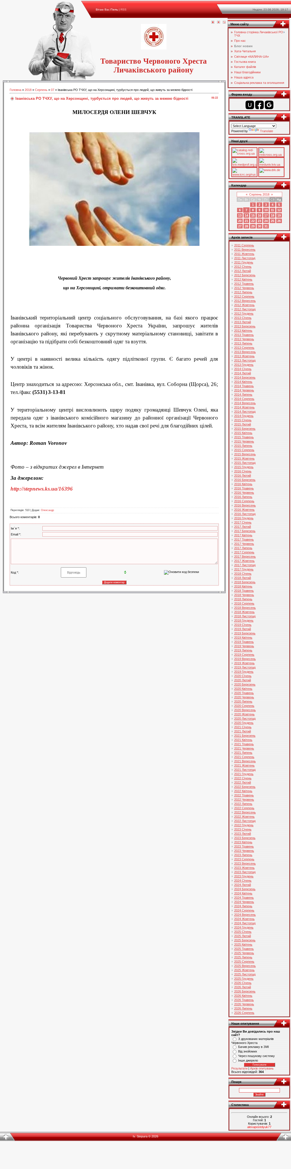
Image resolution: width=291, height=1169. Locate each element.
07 (52, 90)
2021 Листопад (244, 769)
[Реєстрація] (218, 22)
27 (240, 226)
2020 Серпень (244, 705)
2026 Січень (242, 983)
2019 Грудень (243, 671)
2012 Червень (244, 288)
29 (253, 226)
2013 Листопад (244, 360)
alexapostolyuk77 (259, 1127)
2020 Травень (244, 693)
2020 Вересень (245, 710)
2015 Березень (244, 428)
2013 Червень (244, 339)
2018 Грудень (243, 620)
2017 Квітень (243, 535)
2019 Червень (244, 646)
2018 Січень (242, 573)
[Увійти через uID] (250, 105)
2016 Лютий (242, 475)
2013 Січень (242, 317)
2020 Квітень (243, 688)
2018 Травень (244, 590)
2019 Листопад (244, 667)
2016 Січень (242, 471)
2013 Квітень (243, 330)
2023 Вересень (245, 863)
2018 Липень (243, 599)
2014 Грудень (243, 416)
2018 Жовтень (244, 612)
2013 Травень (244, 335)
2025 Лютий (242, 936)
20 (240, 221)
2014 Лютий (242, 373)
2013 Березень (244, 326)
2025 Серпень (244, 961)
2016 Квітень (243, 484)
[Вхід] (224, 22)
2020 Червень (244, 697)
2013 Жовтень (244, 356)
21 (246, 221)
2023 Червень (244, 850)
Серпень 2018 (259, 194)
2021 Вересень (245, 761)
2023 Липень (243, 855)
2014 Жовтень (244, 407)
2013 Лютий (242, 322)
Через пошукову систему (256, 1056)
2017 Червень (244, 543)
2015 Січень (242, 420)
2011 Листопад (244, 258)
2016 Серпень (244, 501)
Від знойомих (247, 1051)
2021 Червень (244, 748)
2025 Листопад (244, 974)
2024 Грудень (243, 927)
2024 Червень (244, 902)
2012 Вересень (245, 300)
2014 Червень (244, 390)
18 (272, 215)
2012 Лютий (242, 271)
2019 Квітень (243, 637)
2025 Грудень (243, 978)
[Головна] (212, 22)
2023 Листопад (244, 872)
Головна (15, 90)
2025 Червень (244, 953)
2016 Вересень (245, 505)
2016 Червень (244, 492)
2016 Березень (244, 479)
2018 (28, 90)
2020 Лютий (242, 680)
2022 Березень (244, 786)
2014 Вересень (245, 403)
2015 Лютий (242, 424)
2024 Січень (242, 880)
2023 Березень (244, 838)
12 (279, 210)
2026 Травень (244, 1000)
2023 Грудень (243, 876)
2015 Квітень (243, 433)
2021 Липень (243, 752)
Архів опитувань (262, 1068)
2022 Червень (244, 799)
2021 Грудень (243, 774)
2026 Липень (243, 1008)
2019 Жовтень (244, 663)
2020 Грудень (243, 722)
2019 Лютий (242, 629)
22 (253, 221)
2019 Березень (244, 633)
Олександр (47, 510)
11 (272, 210)
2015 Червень (244, 441)
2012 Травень (244, 283)
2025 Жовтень (244, 970)
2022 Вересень (245, 812)
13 (240, 215)
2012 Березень (244, 275)
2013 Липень (243, 343)
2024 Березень (244, 889)
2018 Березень (244, 582)
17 (266, 215)
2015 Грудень (243, 467)
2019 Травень (244, 641)
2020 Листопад (244, 718)
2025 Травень (244, 948)
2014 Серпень (244, 398)
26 (279, 221)
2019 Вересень (245, 659)
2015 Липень (243, 445)
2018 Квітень (243, 586)
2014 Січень (242, 369)
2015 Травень (244, 437)
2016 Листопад (244, 514)
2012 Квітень (243, 279)
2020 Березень (244, 684)
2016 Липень (243, 497)
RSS (123, 9)
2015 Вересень (245, 454)
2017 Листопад (244, 565)
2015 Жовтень (244, 458)
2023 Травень (244, 846)
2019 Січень (242, 624)
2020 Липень (243, 701)
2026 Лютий (242, 987)
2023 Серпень (244, 859)
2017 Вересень (245, 556)
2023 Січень (242, 829)
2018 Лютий (242, 578)
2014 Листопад (244, 411)
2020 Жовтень (244, 714)
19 (279, 215)
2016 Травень (244, 488)
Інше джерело (248, 1060)
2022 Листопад (244, 821)
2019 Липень (243, 650)
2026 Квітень (243, 995)
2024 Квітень (243, 893)
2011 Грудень (243, 262)
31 (266, 226)
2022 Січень (242, 778)
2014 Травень (244, 386)
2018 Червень (244, 595)
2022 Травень (244, 795)
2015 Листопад (244, 462)
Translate (266, 131)
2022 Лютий (242, 782)
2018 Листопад (244, 616)
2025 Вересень (245, 965)
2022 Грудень (243, 825)
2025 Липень (243, 957)
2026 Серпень (244, 1012)
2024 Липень (243, 906)
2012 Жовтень (244, 305)
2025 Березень (244, 940)
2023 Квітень (243, 842)
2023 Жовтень (244, 867)
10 (266, 210)
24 (266, 221)
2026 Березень (244, 991)
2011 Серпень (244, 245)
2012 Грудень (243, 313)
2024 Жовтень (244, 919)
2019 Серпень (244, 654)
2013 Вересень (245, 352)
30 (259, 226)
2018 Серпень (244, 603)
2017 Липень (243, 548)
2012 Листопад (244, 309)
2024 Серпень (244, 910)
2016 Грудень (243, 518)
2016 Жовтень (244, 509)
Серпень (41, 90)
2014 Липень (243, 394)
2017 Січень (242, 522)
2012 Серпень (244, 296)
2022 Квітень (243, 791)
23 (259, 221)
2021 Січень (242, 727)
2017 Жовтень (244, 560)
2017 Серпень (244, 552)
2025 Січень (242, 931)
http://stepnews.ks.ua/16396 (42, 489)
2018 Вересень (245, 607)
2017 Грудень (243, 569)
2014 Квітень (243, 381)
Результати (239, 1068)
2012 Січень (242, 266)
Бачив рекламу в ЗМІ (253, 1046)
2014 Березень (244, 377)
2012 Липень (243, 292)
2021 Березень (244, 735)
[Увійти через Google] (269, 105)
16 (259, 215)
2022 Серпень (244, 808)
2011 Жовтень (244, 254)
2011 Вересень (244, 249)
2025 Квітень (243, 944)
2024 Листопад (244, 923)
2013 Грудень (243, 364)
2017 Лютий (242, 526)
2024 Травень (244, 897)
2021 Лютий (242, 731)
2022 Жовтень (244, 816)
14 (246, 215)
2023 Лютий (242, 833)
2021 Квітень (243, 740)
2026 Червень (244, 1004)
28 (246, 226)
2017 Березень (244, 531)
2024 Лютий (242, 884)
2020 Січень (242, 676)
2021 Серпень (244, 757)
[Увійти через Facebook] (259, 105)
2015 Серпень (244, 450)
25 (272, 221)
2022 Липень (243, 803)
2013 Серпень (244, 347)
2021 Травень (244, 744)
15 (253, 215)
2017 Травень (244, 539)
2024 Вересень (245, 914)
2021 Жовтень (244, 765)
